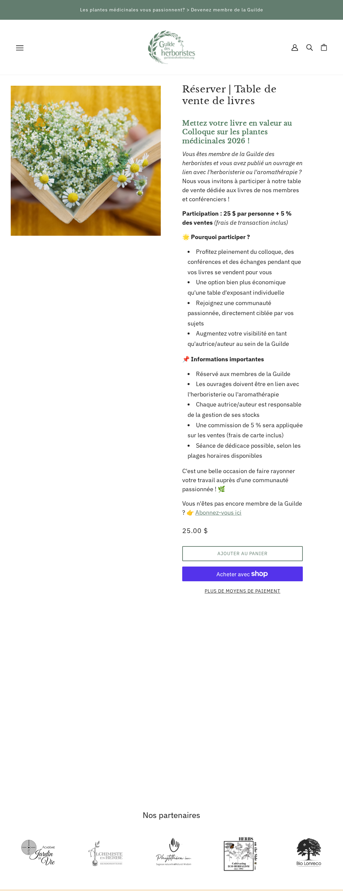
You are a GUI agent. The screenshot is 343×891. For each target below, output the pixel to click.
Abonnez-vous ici (218, 512)
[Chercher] (309, 47)
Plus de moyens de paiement (242, 591)
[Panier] (324, 47)
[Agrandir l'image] (86, 161)
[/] (171, 47)
